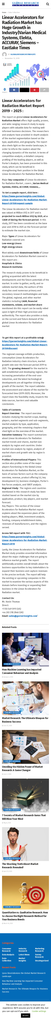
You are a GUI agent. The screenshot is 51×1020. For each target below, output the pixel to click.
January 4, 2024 (8, 677)
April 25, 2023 (7, 871)
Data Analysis (8, 955)
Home (4, 12)
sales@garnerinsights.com (23, 616)
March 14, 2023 (8, 923)
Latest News (24, 955)
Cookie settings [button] (39, 1011)
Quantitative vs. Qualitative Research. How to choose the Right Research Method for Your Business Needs (25, 916)
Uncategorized (42, 961)
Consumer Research (12, 664)
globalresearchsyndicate (22, 54)
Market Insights (22, 959)
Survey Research (39, 956)
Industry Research (23, 949)
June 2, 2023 (7, 774)
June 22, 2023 (7, 726)
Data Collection (14, 12)
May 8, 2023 (7, 823)
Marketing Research (39, 949)
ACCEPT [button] (26, 1016)
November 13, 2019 (12, 58)
